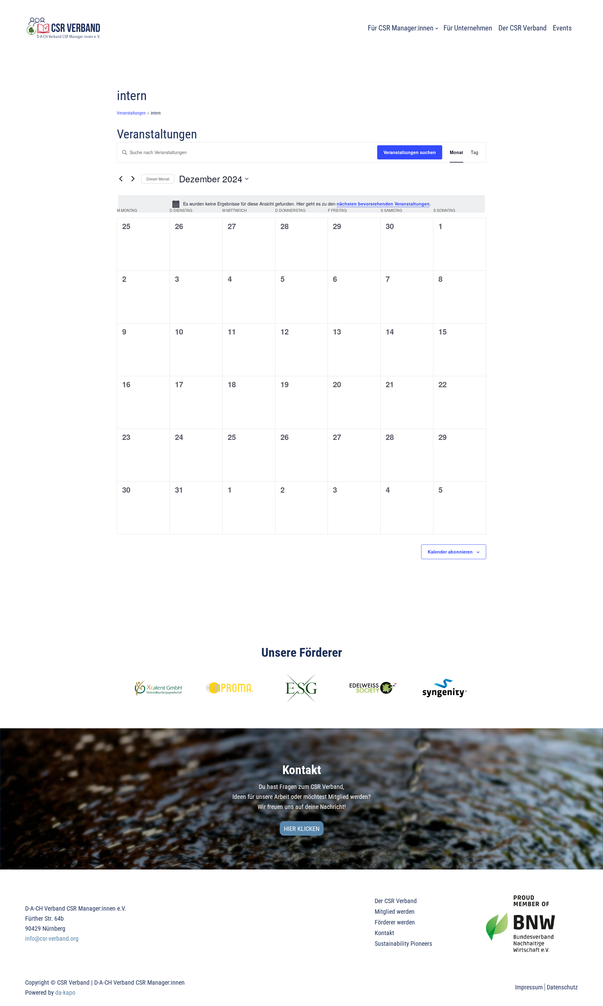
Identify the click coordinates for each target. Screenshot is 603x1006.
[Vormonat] (120, 179)
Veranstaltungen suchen (409, 152)
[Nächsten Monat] (133, 179)
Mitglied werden (395, 911)
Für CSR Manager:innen (400, 28)
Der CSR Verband (522, 28)
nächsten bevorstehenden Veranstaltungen (383, 204)
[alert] (301, 204)
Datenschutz (562, 987)
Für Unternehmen (467, 28)
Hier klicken (301, 828)
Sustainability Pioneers (403, 943)
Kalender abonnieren (450, 551)
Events (562, 28)
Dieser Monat (157, 178)
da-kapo (65, 992)
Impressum (529, 987)
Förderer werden (395, 922)
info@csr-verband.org (52, 938)
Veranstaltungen (131, 112)
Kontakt (384, 933)
